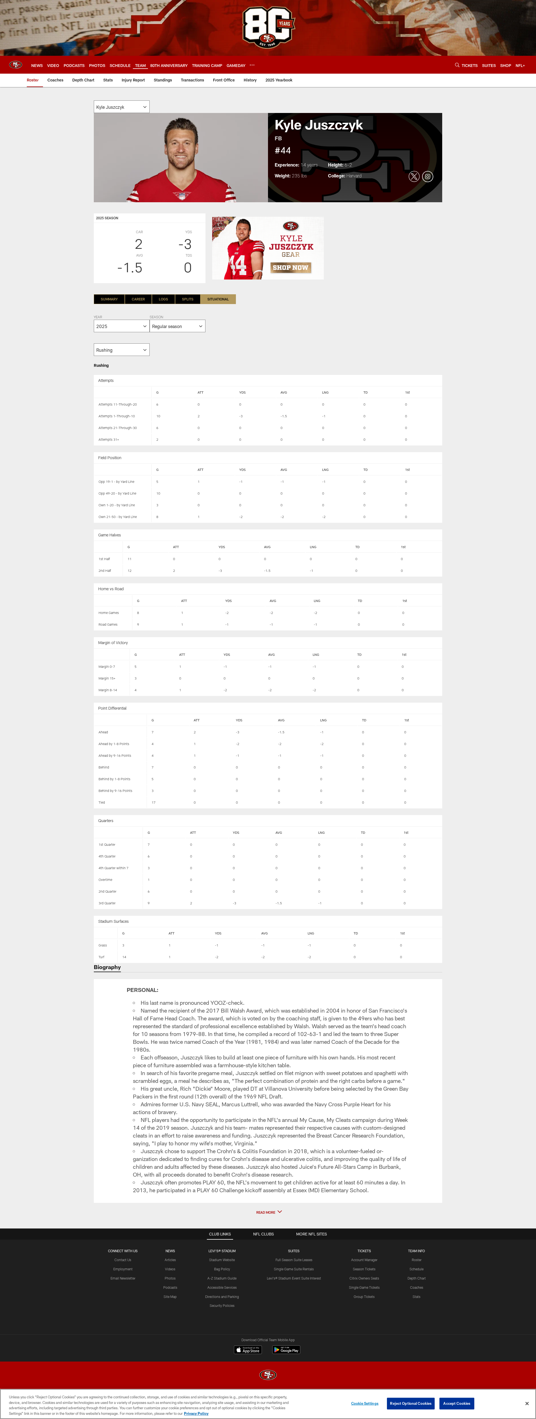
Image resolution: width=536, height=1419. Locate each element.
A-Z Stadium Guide (221, 1278)
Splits (187, 299)
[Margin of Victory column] (112, 654)
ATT (201, 392)
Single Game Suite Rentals (294, 1269)
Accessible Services (222, 1287)
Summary (109, 299)
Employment (123, 1269)
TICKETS (364, 1251)
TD (365, 392)
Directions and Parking (222, 1296)
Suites (294, 1251)
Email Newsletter (123, 1278)
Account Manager (364, 1260)
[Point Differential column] (120, 720)
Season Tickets (364, 1269)
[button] (268, 1212)
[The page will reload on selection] (122, 106)
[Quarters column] (118, 832)
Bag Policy (222, 1269)
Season (156, 317)
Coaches (416, 1287)
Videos (170, 1269)
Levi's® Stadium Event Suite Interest (294, 1278)
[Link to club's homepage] (15, 64)
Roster (417, 1260)
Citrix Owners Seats (364, 1278)
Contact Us (122, 1260)
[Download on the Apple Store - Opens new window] (248, 1350)
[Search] (457, 65)
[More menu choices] (252, 65)
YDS (242, 392)
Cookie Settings (365, 1403)
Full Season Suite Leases (294, 1260)
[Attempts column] (123, 392)
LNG (325, 392)
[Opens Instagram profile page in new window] (427, 177)
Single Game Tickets (364, 1287)
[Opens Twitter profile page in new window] (414, 177)
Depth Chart (417, 1278)
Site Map (170, 1296)
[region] (268, 1404)
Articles (170, 1260)
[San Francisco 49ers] (268, 1375)
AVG (284, 392)
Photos (170, 1278)
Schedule (416, 1269)
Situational (218, 299)
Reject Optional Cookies (411, 1403)
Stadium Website (222, 1260)
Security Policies (222, 1305)
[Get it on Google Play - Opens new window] (286, 1352)
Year (98, 317)
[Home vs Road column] (113, 600)
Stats (416, 1296)
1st (407, 392)
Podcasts (170, 1287)
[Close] (527, 1403)
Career (138, 299)
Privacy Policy (196, 1413)
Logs (163, 299)
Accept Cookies (456, 1403)
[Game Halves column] (108, 547)
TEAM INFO (416, 1251)
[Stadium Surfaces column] (106, 933)
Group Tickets (364, 1296)
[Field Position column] (123, 469)
